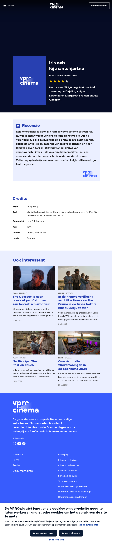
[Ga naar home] (56, 5)
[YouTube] (19, 443)
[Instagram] (14, 443)
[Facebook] (24, 443)
